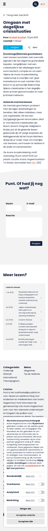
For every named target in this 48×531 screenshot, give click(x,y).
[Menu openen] (4, 4)
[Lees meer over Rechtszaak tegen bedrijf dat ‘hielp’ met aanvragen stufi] (24, 342)
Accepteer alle (25, 521)
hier (33, 162)
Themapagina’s (11, 380)
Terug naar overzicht (18, 15)
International (10, 377)
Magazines (29, 370)
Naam (9, 203)
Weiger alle (25, 508)
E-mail (30, 203)
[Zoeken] (35, 4)
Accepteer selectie (25, 515)
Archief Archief (17, 37)
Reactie (10, 215)
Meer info (30, 476)
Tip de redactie (32, 374)
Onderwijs (8, 370)
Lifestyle (7, 374)
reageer (15, 47)
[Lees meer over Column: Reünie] (24, 320)
